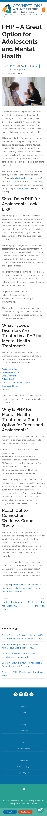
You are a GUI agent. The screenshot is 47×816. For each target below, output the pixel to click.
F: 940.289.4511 (23, 772)
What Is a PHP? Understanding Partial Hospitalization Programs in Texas (18, 655)
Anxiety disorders (9, 369)
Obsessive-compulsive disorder (16, 382)
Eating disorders (9, 379)
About (23, 707)
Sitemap (34, 804)
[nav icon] (43, 10)
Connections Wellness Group (21, 801)
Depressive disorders (11, 372)
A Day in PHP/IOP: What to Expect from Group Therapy (23, 674)
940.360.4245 (22, 188)
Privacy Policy (23, 749)
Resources (23, 730)
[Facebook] (15, 694)
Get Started (25, 812)
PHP (21, 74)
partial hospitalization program (27, 178)
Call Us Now (10, 812)
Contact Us (24, 761)
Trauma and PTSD (10, 386)
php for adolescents (24, 588)
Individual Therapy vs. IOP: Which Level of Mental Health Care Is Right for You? (20, 646)
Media (23, 725)
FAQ (24, 743)
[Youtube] (31, 694)
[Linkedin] (21, 694)
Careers (23, 712)
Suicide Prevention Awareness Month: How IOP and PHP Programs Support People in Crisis (23, 637)
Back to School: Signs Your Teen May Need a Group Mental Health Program (22, 664)
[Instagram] (26, 694)
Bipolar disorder (9, 376)
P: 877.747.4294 (23, 766)
